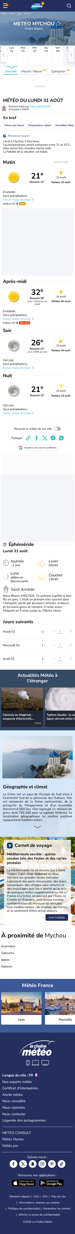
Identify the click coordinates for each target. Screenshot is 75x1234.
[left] (4, 54)
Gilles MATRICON (40, 106)
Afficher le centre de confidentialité (39, 1214)
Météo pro (10, 1145)
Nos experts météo (17, 1081)
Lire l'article (57, 917)
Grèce (11, 13)
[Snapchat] (33, 1164)
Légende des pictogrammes (24, 1120)
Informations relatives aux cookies (39, 1202)
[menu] (6, 6)
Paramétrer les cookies (56, 1208)
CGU (36, 1196)
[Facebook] (13, 1164)
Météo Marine (13, 1139)
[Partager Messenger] (53, 438)
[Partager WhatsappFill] (61, 438)
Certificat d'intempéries (20, 1088)
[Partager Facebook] (36, 438)
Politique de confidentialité (24, 1208)
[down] (37, 827)
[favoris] (58, 23)
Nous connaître (14, 1101)
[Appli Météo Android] (51, 1183)
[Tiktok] (61, 1164)
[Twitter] (23, 1164)
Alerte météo (12, 1094)
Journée (11, 71)
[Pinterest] (52, 1164)
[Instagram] (42, 1164)
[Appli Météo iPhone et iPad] (23, 1183)
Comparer (58, 71)
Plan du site (58, 1196)
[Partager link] (28, 438)
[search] (69, 6)
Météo (4, 13)
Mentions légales (19, 1196)
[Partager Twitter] (44, 438)
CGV (45, 1196)
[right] (71, 54)
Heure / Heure (32, 71)
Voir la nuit (61, 162)
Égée (19, 13)
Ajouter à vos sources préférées (40, 447)
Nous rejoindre (13, 1107)
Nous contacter (14, 1114)
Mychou (27, 13)
